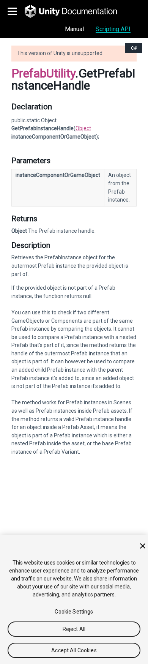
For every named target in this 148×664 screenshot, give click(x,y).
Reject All (74, 629)
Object (83, 128)
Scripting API (113, 29)
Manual (74, 29)
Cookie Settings (74, 612)
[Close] (142, 546)
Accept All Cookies (74, 650)
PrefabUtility (43, 73)
